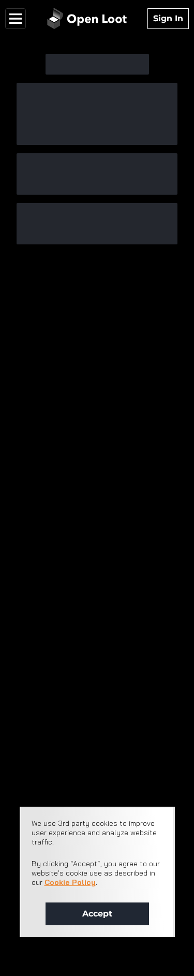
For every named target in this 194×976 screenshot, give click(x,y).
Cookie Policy (70, 882)
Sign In (168, 18)
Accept (97, 914)
